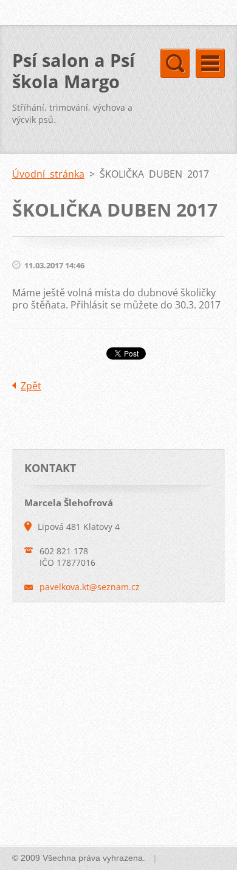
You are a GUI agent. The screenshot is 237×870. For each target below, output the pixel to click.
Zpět (31, 385)
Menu (210, 63)
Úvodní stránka (48, 174)
